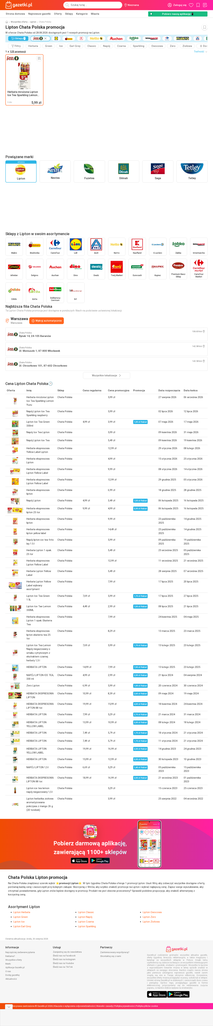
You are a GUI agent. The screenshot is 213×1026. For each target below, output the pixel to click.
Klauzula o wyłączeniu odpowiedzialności (74, 1006)
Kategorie (82, 13)
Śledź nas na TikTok (63, 967)
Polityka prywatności (124, 1006)
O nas (8, 971)
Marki (8, 963)
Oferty (58, 13)
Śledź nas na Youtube (63, 963)
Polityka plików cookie (147, 1006)
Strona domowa (15, 13)
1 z (15, 51)
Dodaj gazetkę (12, 975)
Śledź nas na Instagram (64, 959)
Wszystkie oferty (19, 22)
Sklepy (69, 13)
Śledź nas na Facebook (64, 955)
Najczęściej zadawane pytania (20, 952)
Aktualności (11, 979)
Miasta (95, 13)
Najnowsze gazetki (39, 13)
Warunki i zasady (104, 1006)
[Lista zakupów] (205, 5)
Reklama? (10, 956)
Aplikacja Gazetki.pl (15, 967)
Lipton (33, 22)
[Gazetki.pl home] (19, 5)
